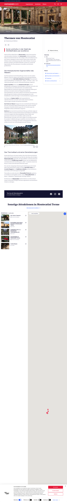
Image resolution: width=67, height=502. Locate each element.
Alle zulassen (55, 487)
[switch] (30, 500)
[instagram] (55, 194)
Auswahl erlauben (55, 490)
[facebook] (51, 194)
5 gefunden (11, 213)
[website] (59, 194)
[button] (47, 413)
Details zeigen (55, 499)
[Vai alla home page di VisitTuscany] (11, 4)
